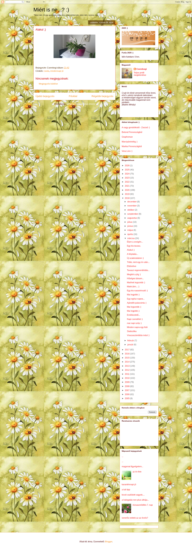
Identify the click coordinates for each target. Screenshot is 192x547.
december (132, 202)
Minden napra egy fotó (137, 327)
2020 (127, 190)
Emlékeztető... (133, 315)
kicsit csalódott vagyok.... (133, 495)
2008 (127, 386)
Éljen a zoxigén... (135, 242)
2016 (127, 354)
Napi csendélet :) (135, 319)
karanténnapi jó (129, 484)
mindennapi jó (56, 71)
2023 (127, 178)
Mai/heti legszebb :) (136, 282)
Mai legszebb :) (134, 307)
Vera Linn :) (127, 151)
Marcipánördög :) (129, 142)
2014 (127, 362)
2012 (127, 370)
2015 (127, 358)
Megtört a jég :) (134, 274)
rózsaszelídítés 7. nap (143, 505)
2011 (127, 374)
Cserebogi (141, 69)
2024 (127, 174)
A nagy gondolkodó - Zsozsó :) (136, 127)
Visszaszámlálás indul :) (138, 335)
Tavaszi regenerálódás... (138, 270)
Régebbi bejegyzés (102, 96)
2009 (127, 382)
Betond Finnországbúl (132, 132)
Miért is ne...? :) (51, 10)
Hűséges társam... (135, 278)
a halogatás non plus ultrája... (135, 500)
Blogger (108, 541)
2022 (127, 182)
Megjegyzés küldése (48, 84)
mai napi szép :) (134, 323)
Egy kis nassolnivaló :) (137, 290)
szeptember (133, 214)
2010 (127, 378)
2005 (127, 398)
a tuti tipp (126, 489)
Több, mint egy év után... (138, 262)
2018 (127, 198)
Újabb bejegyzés (45, 96)
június (130, 226)
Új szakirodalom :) (135, 258)
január (130, 344)
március (131, 238)
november (132, 206)
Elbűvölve (131, 266)
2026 (127, 165)
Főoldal (73, 96)
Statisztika (131, 331)
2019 (127, 194)
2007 (127, 390)
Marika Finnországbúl (132, 146)
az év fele (137, 472)
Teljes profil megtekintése (140, 74)
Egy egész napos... (136, 299)
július (130, 222)
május (130, 230)
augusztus (132, 218)
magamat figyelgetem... (132, 466)
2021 (127, 186)
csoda (46, 71)
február (130, 340)
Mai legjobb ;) (133, 311)
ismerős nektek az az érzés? (135, 518)
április (130, 234)
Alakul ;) (131, 250)
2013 (127, 366)
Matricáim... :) (133, 286)
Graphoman (127, 137)
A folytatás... (132, 254)
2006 (127, 394)
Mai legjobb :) (133, 295)
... (122, 456)
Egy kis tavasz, (134, 246)
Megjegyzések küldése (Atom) (81, 104)
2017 (127, 350)
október (131, 210)
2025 (127, 170)
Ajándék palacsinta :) (136, 303)
